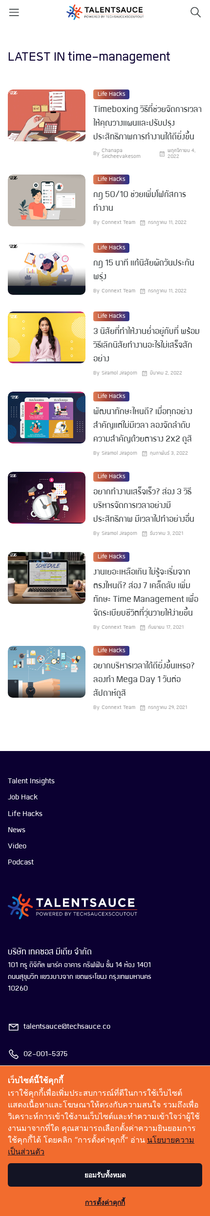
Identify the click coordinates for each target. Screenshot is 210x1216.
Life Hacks (111, 94)
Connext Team (118, 222)
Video (17, 846)
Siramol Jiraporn (119, 373)
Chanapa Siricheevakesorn (121, 153)
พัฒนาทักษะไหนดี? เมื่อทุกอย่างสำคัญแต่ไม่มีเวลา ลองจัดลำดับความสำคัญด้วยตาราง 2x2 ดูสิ (142, 425)
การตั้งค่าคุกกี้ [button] (105, 1202)
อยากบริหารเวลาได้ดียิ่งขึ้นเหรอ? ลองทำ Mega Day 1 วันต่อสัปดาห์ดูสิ (144, 680)
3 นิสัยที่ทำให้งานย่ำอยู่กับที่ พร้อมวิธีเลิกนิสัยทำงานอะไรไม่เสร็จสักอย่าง (146, 345)
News (16, 830)
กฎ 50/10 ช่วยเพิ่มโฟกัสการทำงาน (139, 201)
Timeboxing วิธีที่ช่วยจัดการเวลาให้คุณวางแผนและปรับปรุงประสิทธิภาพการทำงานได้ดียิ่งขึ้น (147, 123)
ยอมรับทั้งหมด (105, 1175)
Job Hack (23, 797)
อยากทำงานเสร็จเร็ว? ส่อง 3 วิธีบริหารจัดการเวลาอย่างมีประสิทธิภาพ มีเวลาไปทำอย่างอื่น (143, 505)
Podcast (21, 862)
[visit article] (46, 124)
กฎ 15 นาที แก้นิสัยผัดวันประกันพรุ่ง (143, 270)
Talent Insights (31, 781)
